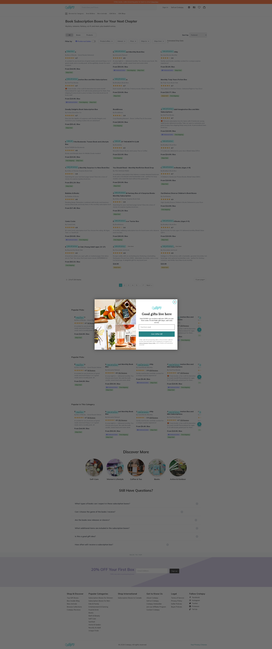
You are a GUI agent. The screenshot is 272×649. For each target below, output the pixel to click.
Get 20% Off (156, 334)
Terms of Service (143, 343)
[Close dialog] (175, 302)
